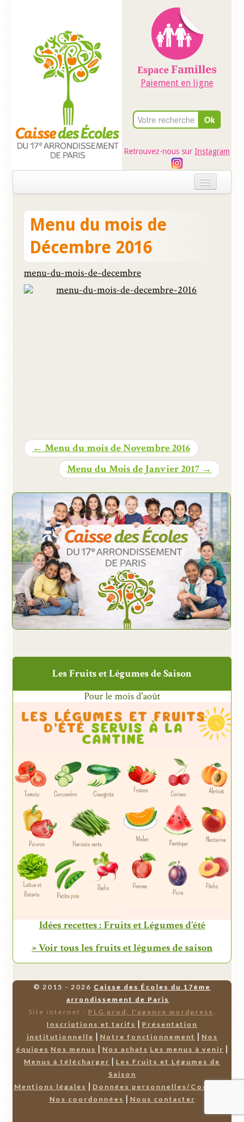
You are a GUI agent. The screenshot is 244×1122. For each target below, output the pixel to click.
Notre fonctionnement (147, 1036)
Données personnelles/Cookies (159, 1086)
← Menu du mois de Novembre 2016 (111, 448)
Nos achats (125, 1049)
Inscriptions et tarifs (91, 1024)
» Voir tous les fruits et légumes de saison (122, 947)
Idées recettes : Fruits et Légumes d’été (122, 925)
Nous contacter (162, 1099)
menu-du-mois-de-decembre (82, 272)
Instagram (212, 151)
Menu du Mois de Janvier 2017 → (139, 469)
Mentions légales (50, 1086)
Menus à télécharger (67, 1061)
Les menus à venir (187, 1049)
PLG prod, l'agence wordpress (150, 1012)
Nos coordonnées (86, 1099)
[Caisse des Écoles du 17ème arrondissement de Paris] (67, 66)
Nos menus (73, 1049)
